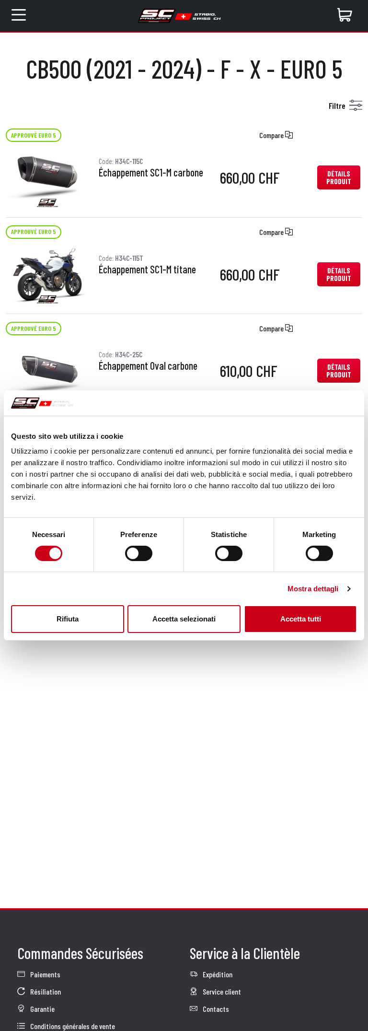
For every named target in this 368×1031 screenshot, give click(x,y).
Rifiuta (68, 619)
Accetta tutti (300, 619)
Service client (221, 991)
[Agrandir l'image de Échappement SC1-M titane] (47, 273)
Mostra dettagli (313, 589)
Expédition (216, 974)
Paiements (44, 974)
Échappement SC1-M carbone (151, 172)
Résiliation (45, 991)
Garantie (42, 1008)
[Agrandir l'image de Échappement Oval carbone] (47, 369)
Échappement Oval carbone (148, 366)
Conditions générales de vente (72, 1026)
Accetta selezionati (184, 619)
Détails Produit (338, 177)
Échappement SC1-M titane (147, 269)
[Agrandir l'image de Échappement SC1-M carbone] (47, 176)
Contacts (215, 1008)
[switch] (138, 553)
